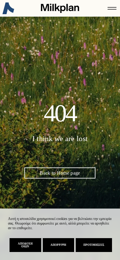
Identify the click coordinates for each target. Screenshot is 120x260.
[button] (112, 8)
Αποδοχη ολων (25, 245)
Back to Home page (60, 173)
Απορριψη (58, 244)
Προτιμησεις (93, 244)
